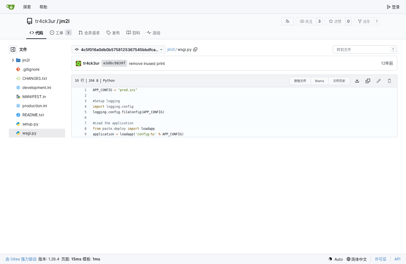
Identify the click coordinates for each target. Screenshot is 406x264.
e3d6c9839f (114, 63)
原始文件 (300, 81)
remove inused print (147, 63)
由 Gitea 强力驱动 (21, 259)
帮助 (43, 6)
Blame (319, 81)
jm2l (64, 21)
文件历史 (339, 81)
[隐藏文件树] (13, 49)
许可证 (380, 259)
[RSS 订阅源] (287, 21)
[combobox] (365, 49)
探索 (27, 6)
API (397, 259)
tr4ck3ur (45, 21)
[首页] (10, 7)
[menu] (335, 259)
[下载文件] (357, 80)
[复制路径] (195, 49)
